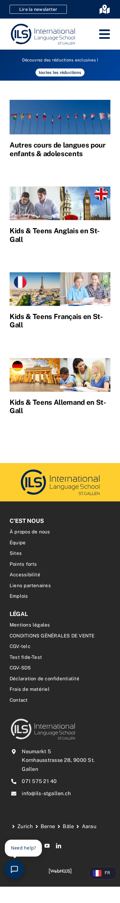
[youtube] (47, 845)
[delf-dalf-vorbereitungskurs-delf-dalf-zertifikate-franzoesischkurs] (60, 470)
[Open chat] (14, 869)
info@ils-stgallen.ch (46, 793)
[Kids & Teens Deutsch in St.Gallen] (60, 375)
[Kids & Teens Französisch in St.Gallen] (60, 289)
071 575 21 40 (39, 781)
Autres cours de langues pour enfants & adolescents (58, 149)
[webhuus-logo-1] (60, 870)
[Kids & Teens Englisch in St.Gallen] (60, 203)
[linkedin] (58, 845)
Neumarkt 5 (36, 751)
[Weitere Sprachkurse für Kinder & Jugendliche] (60, 117)
